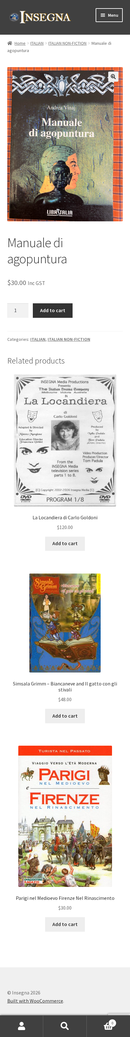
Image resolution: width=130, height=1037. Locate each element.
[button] (113, 77)
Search (64, 1026)
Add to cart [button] (65, 543)
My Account (21, 1026)
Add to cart (52, 310)
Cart (100, 1020)
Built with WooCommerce (35, 1001)
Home (20, 43)
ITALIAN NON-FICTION (67, 43)
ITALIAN (37, 43)
